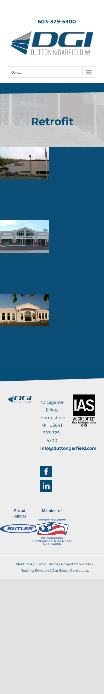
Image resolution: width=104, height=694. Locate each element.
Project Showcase (76, 564)
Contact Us (79, 570)
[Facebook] (46, 471)
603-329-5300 (57, 21)
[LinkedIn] (46, 486)
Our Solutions (46, 564)
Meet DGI (24, 564)
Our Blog (59, 570)
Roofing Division (35, 570)
